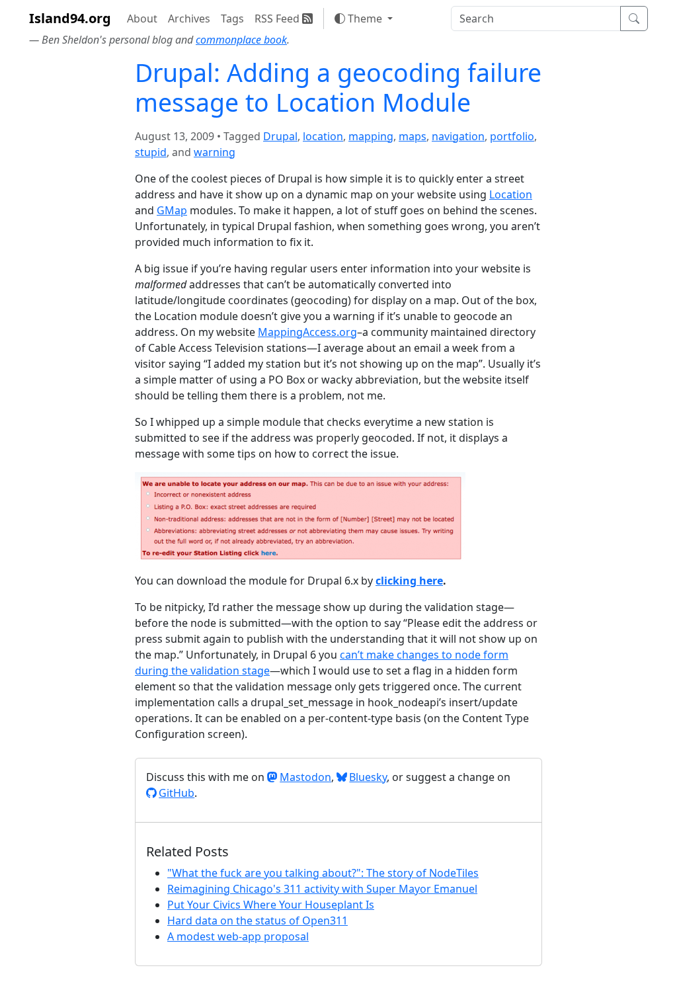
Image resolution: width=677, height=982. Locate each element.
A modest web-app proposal (238, 936)
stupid (151, 152)
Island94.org (70, 18)
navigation (458, 136)
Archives (189, 18)
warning (214, 152)
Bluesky (368, 777)
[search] (536, 18)
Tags (232, 18)
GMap (172, 210)
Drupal (280, 136)
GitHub (176, 793)
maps (412, 136)
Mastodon (305, 777)
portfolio (512, 136)
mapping (370, 136)
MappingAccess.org (307, 332)
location (323, 136)
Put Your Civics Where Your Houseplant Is (270, 904)
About (142, 18)
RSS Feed (278, 18)
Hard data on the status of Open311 (257, 920)
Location (510, 194)
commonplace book (241, 39)
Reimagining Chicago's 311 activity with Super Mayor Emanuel (322, 888)
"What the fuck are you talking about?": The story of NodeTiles (323, 873)
